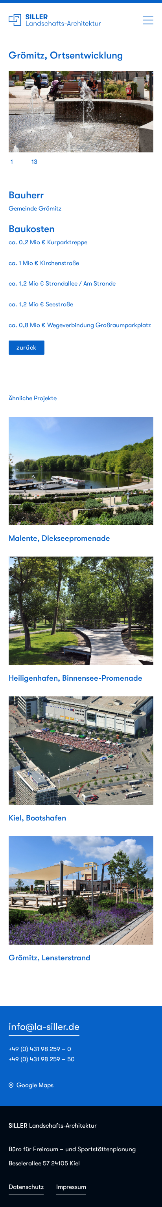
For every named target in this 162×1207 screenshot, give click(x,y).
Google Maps (35, 1085)
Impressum (71, 1187)
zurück (27, 347)
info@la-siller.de (44, 1026)
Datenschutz (26, 1187)
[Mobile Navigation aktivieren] (148, 20)
